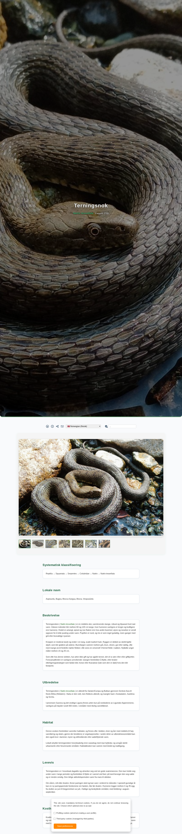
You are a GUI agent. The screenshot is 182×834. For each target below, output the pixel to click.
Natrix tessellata (67, 624)
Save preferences (65, 826)
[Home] (47, 426)
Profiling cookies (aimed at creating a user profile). (76, 813)
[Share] (57, 426)
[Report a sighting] (62, 426)
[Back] (52, 426)
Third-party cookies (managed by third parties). (75, 819)
